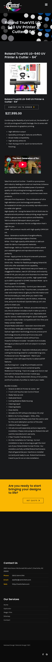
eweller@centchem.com (21, 580)
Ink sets (11, 428)
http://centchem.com (20, 584)
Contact (7, 620)
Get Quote (32, 500)
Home (6, 605)
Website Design (21, 645)
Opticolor (7, 609)
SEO (28, 645)
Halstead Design (9, 645)
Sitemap (7, 616)
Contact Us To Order (20, 107)
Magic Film (8, 612)
